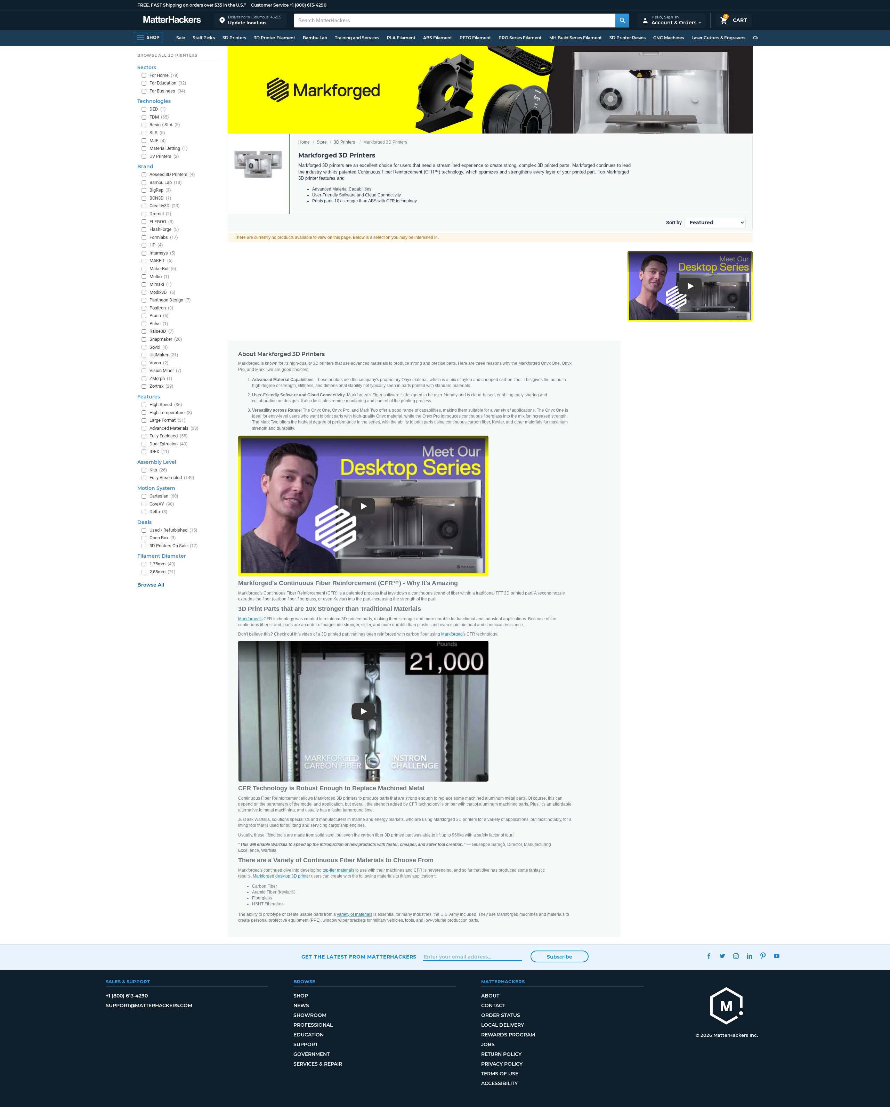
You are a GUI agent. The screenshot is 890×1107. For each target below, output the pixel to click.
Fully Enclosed (168, 435)
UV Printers (164, 156)
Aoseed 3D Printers (172, 174)
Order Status (500, 1015)
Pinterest (763, 956)
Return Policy (501, 1054)
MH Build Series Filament (575, 37)
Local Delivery (502, 1025)
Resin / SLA (164, 125)
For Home (164, 75)
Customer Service (270, 5)
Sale (180, 37)
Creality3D (164, 206)
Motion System (156, 488)
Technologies (154, 101)
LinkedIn (750, 956)
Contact (493, 1005)
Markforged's (250, 618)
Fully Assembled (171, 477)
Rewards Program (508, 1035)
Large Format (167, 420)
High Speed (165, 404)
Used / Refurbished (173, 530)
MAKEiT (161, 261)
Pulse (158, 323)
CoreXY (161, 504)
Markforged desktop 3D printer (281, 876)
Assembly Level (156, 462)
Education (308, 1035)
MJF (157, 140)
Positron (161, 307)
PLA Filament (401, 37)
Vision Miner (165, 370)
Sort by (674, 222)
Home (304, 142)
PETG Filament (475, 37)
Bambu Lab (315, 37)
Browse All (150, 585)
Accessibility (499, 1083)
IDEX (159, 451)
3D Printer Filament (274, 37)
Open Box (162, 537)
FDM (159, 117)
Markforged (452, 634)
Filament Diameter (161, 556)
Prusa (159, 315)
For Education (167, 83)
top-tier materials (338, 870)
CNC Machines (668, 37)
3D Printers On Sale (173, 545)
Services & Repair (317, 1064)
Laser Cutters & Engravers (718, 37)
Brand (145, 166)
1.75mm (162, 564)
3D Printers (234, 37)
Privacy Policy (502, 1064)
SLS (157, 132)
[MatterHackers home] (172, 20)
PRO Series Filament (520, 37)
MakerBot (162, 268)
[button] (250, 20)
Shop (300, 996)
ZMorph (160, 378)
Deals (144, 522)
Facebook (709, 956)
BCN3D (160, 198)
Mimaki (160, 284)
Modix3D (162, 292)
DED (157, 109)
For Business (167, 91)
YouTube (777, 956)
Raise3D (161, 331)
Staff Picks (204, 37)
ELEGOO (161, 221)
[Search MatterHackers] (622, 20)
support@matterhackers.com (149, 1005)
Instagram (736, 956)
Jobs (488, 1044)
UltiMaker (163, 354)
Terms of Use (499, 1073)
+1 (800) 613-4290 (308, 5)
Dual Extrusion (168, 443)
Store (322, 142)
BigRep (160, 190)
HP (156, 245)
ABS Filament (437, 37)
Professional (313, 1025)
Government (311, 1054)
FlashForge (164, 229)
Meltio (159, 276)
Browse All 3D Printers (167, 55)
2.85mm (162, 571)
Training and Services (357, 37)
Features (148, 397)
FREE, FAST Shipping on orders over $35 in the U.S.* (191, 5)
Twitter (723, 956)
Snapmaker (165, 339)
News (301, 1005)
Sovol (158, 347)
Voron (159, 362)
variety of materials (354, 914)
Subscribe (559, 957)
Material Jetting (168, 148)
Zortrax (161, 386)
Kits (158, 469)
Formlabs (163, 237)
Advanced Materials (174, 428)
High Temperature (170, 412)
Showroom (309, 1015)
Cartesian (163, 496)
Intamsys (162, 253)
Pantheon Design (170, 299)
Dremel (160, 213)
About (490, 996)
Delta (158, 511)
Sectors (146, 67)
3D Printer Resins (627, 37)
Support (305, 1044)
